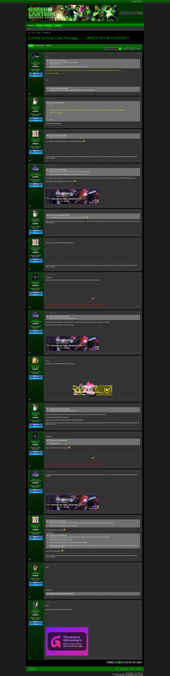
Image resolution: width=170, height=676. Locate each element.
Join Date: (33, 69)
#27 (139, 472)
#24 (139, 358)
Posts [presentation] (31, 45)
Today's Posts (32, 28)
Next (139, 662)
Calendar (49, 28)
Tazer (35, 61)
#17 (139, 99)
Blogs (39, 25)
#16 (139, 54)
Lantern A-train (35, 139)
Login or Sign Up (137, 1)
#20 (139, 211)
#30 (139, 602)
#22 (139, 274)
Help (116, 668)
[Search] (141, 13)
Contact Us (123, 668)
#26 (139, 433)
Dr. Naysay (35, 106)
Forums (31, 25)
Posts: (33, 70)
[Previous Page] (132, 49)
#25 (139, 405)
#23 (139, 312)
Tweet (36, 76)
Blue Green (32, 669)
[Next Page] (133, 49)
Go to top (139, 668)
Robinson (35, 610)
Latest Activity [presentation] (39, 45)
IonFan (35, 572)
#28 (139, 517)
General (38, 32)
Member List (41, 28)
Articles (48, 25)
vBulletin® (134, 673)
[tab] (31, 45)
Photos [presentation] (48, 45)
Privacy (131, 668)
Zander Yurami (35, 365)
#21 (139, 240)
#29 (139, 564)
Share (36, 73)
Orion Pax (35, 173)
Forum (33, 32)
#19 (139, 166)
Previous (110, 662)
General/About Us (46, 32)
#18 (139, 131)
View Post (67, 60)
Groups (58, 25)
